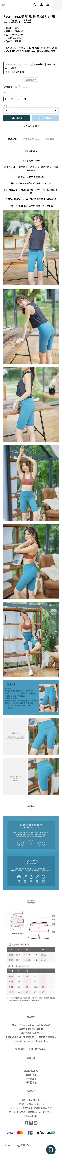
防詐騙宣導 (31, 1078)
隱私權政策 (31, 1082)
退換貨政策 (31, 1074)
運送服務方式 (31, 1070)
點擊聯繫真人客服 (43, 1107)
